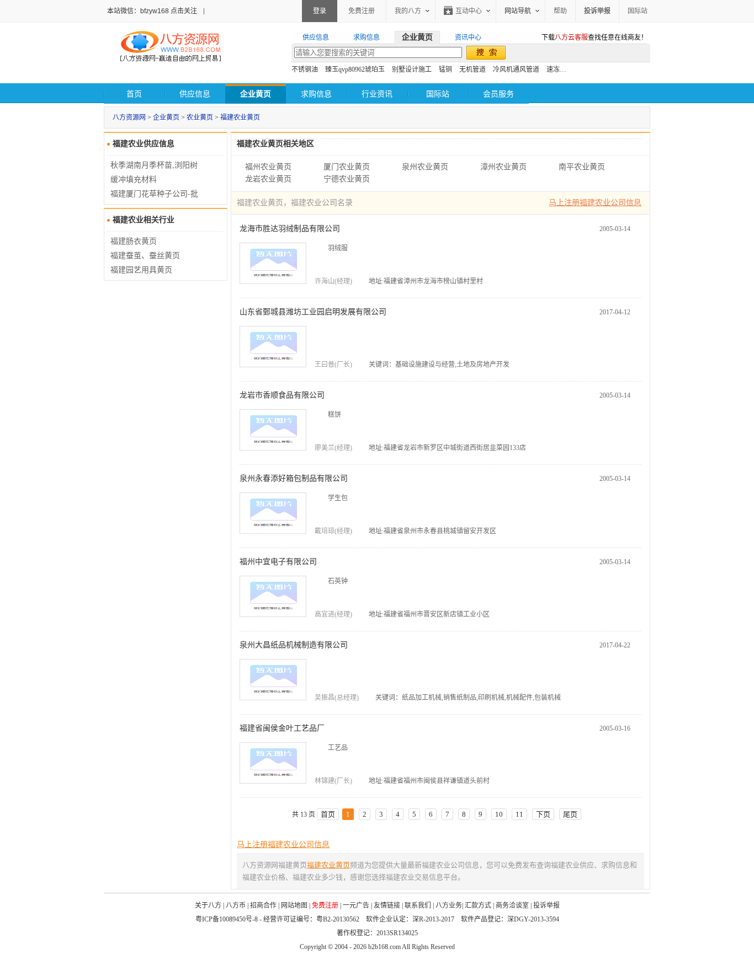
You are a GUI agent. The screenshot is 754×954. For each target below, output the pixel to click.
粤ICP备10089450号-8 (226, 919)
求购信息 (316, 94)
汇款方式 (478, 905)
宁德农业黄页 (346, 179)
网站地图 (294, 905)
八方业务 (449, 905)
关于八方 (208, 905)
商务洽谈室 (512, 905)
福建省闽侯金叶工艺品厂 (282, 728)
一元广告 (356, 905)
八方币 (236, 905)
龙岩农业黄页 (268, 179)
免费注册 (361, 11)
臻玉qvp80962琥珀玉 (355, 69)
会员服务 (498, 94)
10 (499, 814)
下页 (543, 814)
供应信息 (194, 94)
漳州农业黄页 (503, 167)
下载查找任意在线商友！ (594, 37)
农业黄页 (200, 117)
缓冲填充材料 (133, 179)
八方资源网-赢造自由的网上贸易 (170, 47)
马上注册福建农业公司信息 (595, 203)
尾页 (570, 814)
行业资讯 (377, 94)
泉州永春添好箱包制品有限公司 (294, 478)
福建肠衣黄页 (133, 241)
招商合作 (263, 905)
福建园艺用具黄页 (141, 270)
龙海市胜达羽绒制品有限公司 (290, 228)
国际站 (637, 11)
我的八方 (408, 11)
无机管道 (472, 69)
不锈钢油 (304, 69)
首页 (134, 94)
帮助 (560, 11)
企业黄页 (166, 117)
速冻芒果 (559, 69)
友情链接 (387, 905)
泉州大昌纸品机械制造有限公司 (294, 645)
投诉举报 (546, 905)
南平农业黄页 (582, 167)
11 (519, 814)
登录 (319, 11)
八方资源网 (129, 117)
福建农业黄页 (240, 117)
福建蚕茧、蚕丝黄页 (145, 255)
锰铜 (445, 69)
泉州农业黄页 (425, 167)
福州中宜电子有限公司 (278, 562)
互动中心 (468, 11)
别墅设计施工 (412, 69)
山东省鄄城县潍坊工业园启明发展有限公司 (313, 312)
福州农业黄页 (268, 167)
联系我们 (418, 905)
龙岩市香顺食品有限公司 (282, 395)
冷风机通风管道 (516, 69)
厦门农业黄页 (346, 167)
